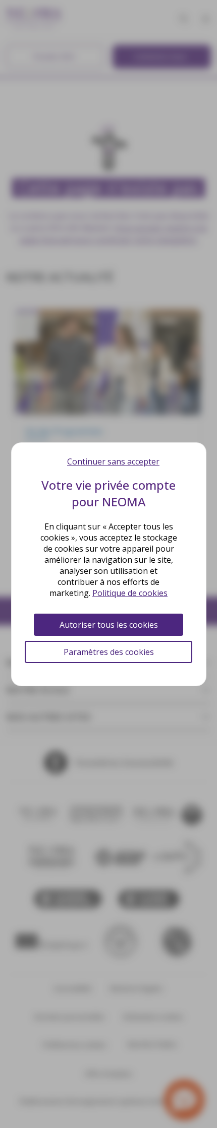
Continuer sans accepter (113, 461)
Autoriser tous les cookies (109, 624)
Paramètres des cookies (109, 651)
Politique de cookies (130, 593)
